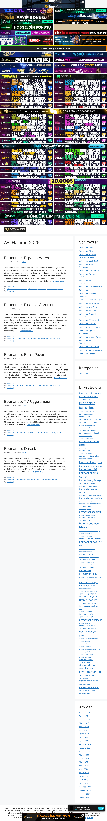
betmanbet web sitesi (87, 617)
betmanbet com (85, 451)
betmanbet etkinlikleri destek (30, 479)
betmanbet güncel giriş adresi (90, 495)
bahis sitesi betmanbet (90, 393)
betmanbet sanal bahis (95, 577)
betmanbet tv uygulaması (52, 432)
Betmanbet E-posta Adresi (27, 258)
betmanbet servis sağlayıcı (86, 579)
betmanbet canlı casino (87, 430)
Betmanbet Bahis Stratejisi (90, 271)
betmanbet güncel (87, 483)
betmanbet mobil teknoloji (86, 536)
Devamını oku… (57, 281)
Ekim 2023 (83, 780)
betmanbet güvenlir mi (90, 498)
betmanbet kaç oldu (90, 512)
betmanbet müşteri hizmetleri (37, 338)
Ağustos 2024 (85, 744)
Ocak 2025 (83, 730)
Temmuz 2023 (85, 790)
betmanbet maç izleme (55, 289)
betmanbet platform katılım (86, 562)
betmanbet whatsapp (90, 620)
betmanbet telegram (88, 596)
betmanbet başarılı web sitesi (87, 411)
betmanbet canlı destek (89, 433)
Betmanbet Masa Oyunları (90, 327)
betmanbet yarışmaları (85, 623)
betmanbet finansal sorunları (16, 338)
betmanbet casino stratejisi (86, 448)
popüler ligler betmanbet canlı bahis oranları (88, 681)
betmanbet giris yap (90, 480)
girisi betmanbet (85, 662)
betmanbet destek (13, 479)
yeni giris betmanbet (84, 693)
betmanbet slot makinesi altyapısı (88, 591)
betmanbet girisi (29, 385)
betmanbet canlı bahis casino (87, 425)
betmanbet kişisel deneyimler (87, 515)
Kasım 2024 (84, 734)
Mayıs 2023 (84, 797)
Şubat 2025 (84, 727)
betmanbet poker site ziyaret (86, 565)
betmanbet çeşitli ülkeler (85, 652)
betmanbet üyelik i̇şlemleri (86, 654)
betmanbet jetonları (95, 503)
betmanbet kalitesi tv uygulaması (31, 432)
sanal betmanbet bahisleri (86, 684)
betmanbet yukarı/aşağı (85, 644)
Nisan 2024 (84, 759)
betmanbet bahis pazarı (15, 385)
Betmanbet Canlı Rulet (88, 261)
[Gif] (53, 111)
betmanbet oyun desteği (85, 551)
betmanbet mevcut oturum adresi (48, 385)
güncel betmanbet (88, 668)
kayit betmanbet (90, 672)
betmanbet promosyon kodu (88, 572)
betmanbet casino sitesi (89, 443)
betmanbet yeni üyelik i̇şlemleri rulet (88, 638)
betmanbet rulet (83, 577)
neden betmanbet (83, 678)
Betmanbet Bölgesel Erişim (90, 320)
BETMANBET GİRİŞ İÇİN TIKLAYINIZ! (53, 48)
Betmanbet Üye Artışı (88, 307)
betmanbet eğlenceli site (85, 458)
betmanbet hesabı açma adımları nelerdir (90, 501)
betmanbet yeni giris (88, 633)
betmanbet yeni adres (87, 626)
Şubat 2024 (84, 766)
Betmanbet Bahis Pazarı (24, 354)
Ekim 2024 (83, 737)
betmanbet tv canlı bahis (85, 611)
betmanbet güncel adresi (88, 490)
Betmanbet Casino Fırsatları (90, 286)
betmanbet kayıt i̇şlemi (85, 509)
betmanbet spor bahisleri (88, 594)
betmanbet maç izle (86, 520)
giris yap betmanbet (87, 665)
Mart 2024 (83, 762)
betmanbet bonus (13, 432)
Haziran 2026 (84, 713)
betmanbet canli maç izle (90, 419)
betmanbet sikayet (88, 582)
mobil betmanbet (54, 338)
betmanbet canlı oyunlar (85, 436)
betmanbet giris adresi (90, 466)
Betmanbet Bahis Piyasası (90, 310)
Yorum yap (10, 291)
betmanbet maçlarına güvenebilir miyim (89, 531)
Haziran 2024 (84, 751)
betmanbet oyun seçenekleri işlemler (89, 557)
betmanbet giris (90, 462)
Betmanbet (10, 286)
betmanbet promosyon (87, 567)
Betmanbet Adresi (86, 248)
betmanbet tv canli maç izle (89, 607)
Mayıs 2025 (84, 723)
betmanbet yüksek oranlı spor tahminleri (89, 649)
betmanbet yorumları (84, 641)
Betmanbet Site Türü (87, 324)
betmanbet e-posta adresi (37, 289)
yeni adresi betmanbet (49, 479)
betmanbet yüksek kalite (85, 646)
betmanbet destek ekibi (85, 453)
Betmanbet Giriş (86, 251)
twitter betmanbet (89, 687)
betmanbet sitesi (87, 585)
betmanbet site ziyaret (85, 588)
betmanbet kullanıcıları (87, 518)
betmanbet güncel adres (88, 486)
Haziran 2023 (84, 794)
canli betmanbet (86, 660)
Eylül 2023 (83, 783)
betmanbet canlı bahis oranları (87, 428)
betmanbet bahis (85, 400)
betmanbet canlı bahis (88, 422)
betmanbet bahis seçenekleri (17, 289)
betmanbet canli (85, 417)
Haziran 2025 (84, 720)
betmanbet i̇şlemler (84, 503)
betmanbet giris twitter (88, 474)
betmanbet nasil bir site (90, 543)
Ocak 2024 (83, 769)
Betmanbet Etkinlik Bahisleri (90, 300)
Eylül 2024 (83, 741)
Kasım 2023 (84, 776)
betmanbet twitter (87, 614)
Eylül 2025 (83, 716)
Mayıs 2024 (84, 755)
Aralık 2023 (84, 773)
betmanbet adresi (88, 396)
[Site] (26, 82)
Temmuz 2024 (85, 748)
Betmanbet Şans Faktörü (89, 303)
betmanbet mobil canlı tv (85, 533)
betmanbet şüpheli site (85, 657)
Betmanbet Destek (20, 448)
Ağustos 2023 (85, 787)
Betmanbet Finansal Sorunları (29, 305)
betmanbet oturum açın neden (87, 549)
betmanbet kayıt (85, 506)
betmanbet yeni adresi (87, 628)
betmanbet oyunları (86, 554)
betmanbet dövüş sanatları (89, 456)
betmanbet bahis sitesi (87, 405)
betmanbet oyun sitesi (87, 559)
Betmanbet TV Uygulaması (27, 401)
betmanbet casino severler (86, 438)
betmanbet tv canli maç (87, 603)
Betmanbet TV (88, 599)
